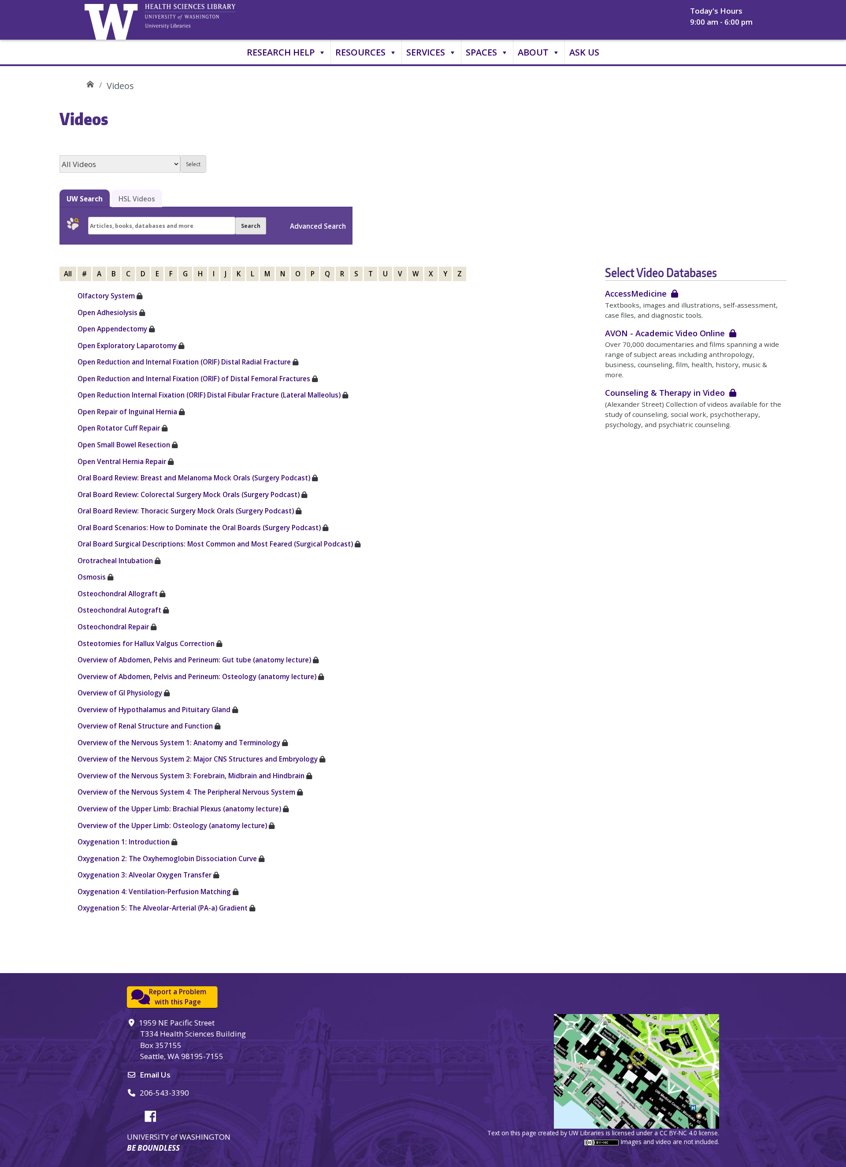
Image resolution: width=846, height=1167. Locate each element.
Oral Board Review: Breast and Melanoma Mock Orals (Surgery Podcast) (194, 477)
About (533, 52)
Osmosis (92, 576)
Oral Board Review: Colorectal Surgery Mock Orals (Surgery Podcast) (189, 494)
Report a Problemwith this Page (177, 996)
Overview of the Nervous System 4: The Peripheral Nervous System (186, 792)
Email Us (155, 1075)
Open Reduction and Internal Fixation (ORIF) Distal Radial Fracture (184, 361)
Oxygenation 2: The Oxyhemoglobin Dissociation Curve (167, 858)
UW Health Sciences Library (90, 82)
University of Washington (113, 20)
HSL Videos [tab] (137, 198)
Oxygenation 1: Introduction (124, 841)
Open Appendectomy (112, 328)
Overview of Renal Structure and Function (145, 725)
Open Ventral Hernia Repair (122, 461)
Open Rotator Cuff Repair (119, 428)
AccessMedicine (636, 293)
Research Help (281, 52)
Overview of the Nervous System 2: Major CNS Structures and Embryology (198, 758)
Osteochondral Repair (113, 626)
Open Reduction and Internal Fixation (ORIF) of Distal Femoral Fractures (194, 378)
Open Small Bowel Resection (124, 444)
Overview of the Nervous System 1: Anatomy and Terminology (179, 742)
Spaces (481, 52)
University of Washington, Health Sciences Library (201, 20)
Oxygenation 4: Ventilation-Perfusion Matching (154, 891)
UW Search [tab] (85, 198)
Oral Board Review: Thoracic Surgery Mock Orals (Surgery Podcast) (186, 510)
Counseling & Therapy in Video (665, 392)
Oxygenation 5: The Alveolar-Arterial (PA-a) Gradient (163, 907)
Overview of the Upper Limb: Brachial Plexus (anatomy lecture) (179, 808)
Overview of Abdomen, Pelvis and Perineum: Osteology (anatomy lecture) (197, 676)
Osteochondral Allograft (118, 593)
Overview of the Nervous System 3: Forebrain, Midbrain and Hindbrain (191, 775)
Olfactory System (106, 295)
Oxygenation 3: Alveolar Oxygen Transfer (145, 874)
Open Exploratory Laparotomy (127, 345)
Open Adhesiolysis (107, 312)
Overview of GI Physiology (120, 692)
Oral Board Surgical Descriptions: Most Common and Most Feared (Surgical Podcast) (215, 543)
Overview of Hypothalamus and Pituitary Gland (154, 709)
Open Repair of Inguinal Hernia (127, 411)
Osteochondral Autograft (119, 610)
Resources (360, 52)
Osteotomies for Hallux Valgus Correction (146, 643)
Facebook (154, 1115)
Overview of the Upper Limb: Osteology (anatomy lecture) (172, 825)
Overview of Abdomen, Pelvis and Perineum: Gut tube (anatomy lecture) (194, 659)
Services (425, 52)
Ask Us (584, 52)
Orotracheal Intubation (115, 560)
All (68, 273)
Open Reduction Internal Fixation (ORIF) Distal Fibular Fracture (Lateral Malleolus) (209, 394)
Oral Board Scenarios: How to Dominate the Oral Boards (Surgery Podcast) (199, 527)
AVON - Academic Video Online (665, 332)
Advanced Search (318, 226)
